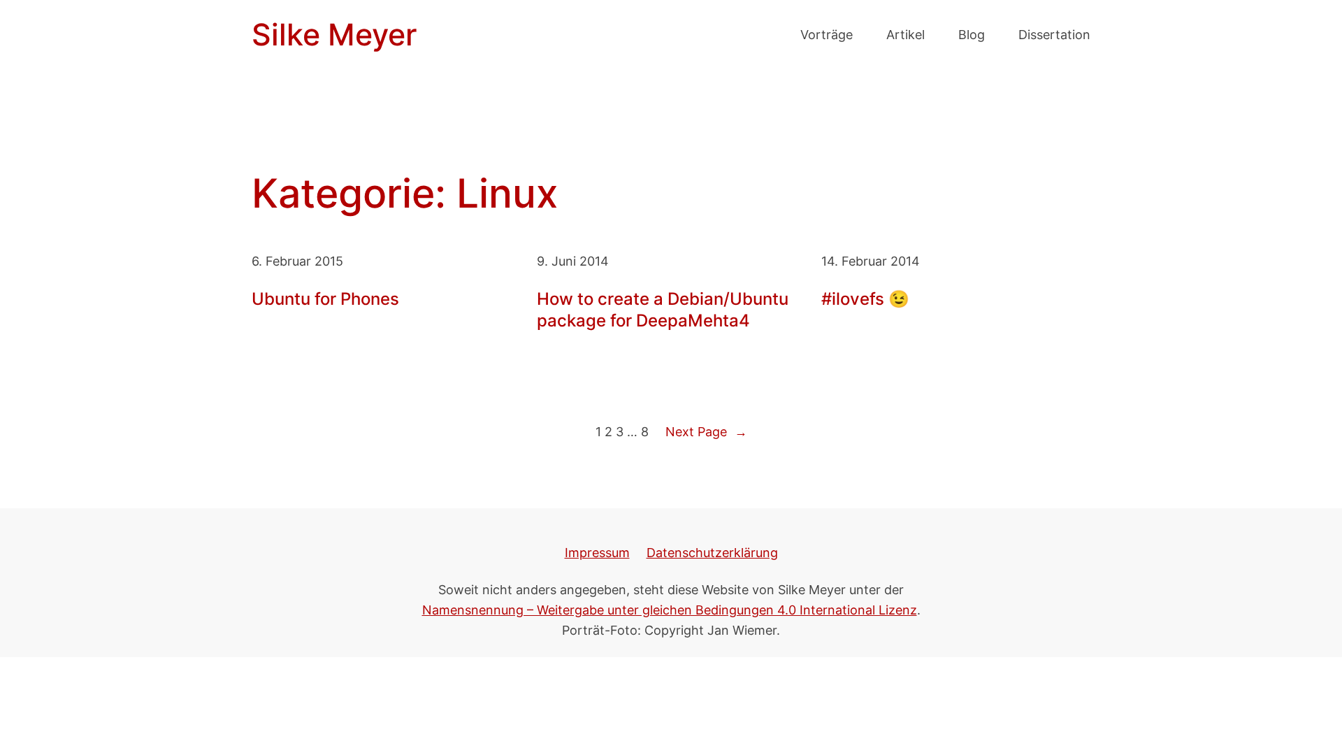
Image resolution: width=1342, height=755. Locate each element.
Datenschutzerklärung (712, 552)
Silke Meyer (334, 34)
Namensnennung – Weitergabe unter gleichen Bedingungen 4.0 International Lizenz (669, 609)
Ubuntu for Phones (325, 299)
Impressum (597, 552)
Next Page (706, 431)
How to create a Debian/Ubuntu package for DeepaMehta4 (662, 310)
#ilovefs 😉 (865, 299)
